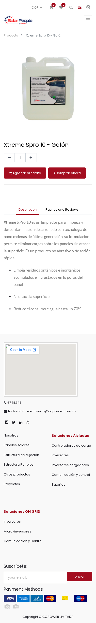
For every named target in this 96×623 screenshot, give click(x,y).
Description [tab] (27, 209)
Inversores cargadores (70, 465)
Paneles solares (17, 445)
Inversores (60, 455)
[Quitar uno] (9, 158)
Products (11, 35)
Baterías (58, 484)
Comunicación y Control (23, 541)
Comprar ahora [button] (68, 173)
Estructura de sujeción (21, 455)
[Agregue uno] (30, 158)
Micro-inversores (17, 531)
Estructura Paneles (18, 464)
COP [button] (35, 7)
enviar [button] (80, 576)
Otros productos (17, 474)
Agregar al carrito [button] (26, 173)
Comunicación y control (71, 474)
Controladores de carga (71, 445)
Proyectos (12, 484)
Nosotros (11, 435)
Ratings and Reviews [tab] (62, 209)
